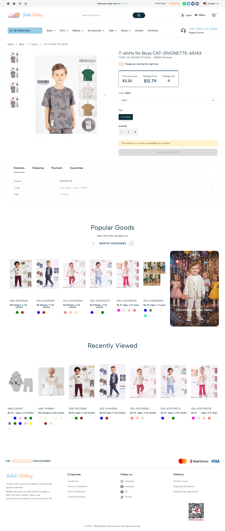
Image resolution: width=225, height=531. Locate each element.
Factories (153, 30)
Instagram (130, 481)
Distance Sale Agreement (185, 491)
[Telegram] (188, 4)
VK (126, 491)
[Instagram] (20, 4)
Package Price (150, 76)
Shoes (124, 30)
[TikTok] (26, 4)
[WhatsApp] (184, 4)
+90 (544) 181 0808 (203, 29)
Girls (62, 30)
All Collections (21, 30)
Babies (76, 30)
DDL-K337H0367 (73, 300)
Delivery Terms (180, 481)
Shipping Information (183, 486)
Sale (111, 30)
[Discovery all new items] (179, 317)
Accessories (94, 30)
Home (11, 44)
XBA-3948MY (46, 408)
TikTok (128, 497)
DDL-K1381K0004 (153, 300)
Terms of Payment (76, 491)
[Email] (197, 4)
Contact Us (174, 3)
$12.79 (150, 81)
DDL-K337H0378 (126, 300)
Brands (139, 30)
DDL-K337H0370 (100, 300)
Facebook (129, 486)
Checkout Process (76, 497)
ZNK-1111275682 (19, 300)
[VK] (14, 4)
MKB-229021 (15, 408)
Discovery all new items (194, 310)
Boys (49, 30)
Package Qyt (169, 76)
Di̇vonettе (167, 57)
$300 (124, 3)
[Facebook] (8, 4)
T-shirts (34, 44)
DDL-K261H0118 (45, 300)
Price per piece (130, 76)
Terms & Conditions (77, 486)
